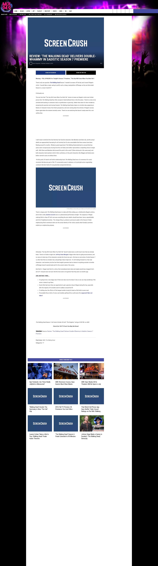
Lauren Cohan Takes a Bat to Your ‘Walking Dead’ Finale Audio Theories (39, 436)
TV (43, 343)
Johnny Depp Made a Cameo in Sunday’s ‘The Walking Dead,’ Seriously (91, 436)
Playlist (39, 11)
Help (70, 11)
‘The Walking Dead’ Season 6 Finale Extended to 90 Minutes (65, 435)
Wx (66, 11)
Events (55, 11)
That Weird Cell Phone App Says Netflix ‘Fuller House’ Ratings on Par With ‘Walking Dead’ (90, 409)
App (34, 11)
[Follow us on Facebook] (123, 11)
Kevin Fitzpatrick (36, 63)
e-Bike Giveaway (13, 14)
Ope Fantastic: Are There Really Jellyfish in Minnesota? (39, 383)
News (60, 11)
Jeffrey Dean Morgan (62, 254)
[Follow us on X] (127, 11)
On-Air (22, 11)
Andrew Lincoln (50, 214)
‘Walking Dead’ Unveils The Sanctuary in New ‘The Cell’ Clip (38, 409)
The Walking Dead (50, 340)
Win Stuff (47, 11)
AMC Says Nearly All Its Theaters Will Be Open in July (91, 383)
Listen (28, 11)
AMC (44, 340)
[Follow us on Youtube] (131, 11)
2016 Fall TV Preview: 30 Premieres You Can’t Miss (63, 408)
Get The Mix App (48, 14)
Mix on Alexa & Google (60, 14)
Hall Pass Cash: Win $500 (35, 14)
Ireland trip (23, 14)
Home (15, 11)
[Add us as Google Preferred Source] (119, 11)
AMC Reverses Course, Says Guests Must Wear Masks (65, 383)
